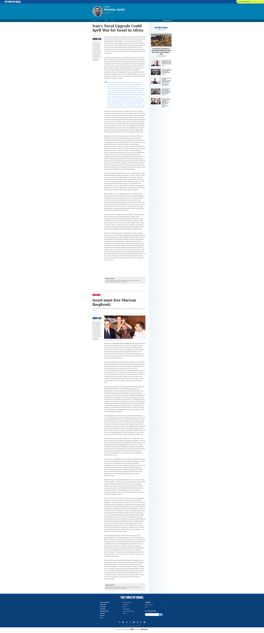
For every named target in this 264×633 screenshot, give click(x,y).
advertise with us (126, 609)
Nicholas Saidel (114, 9)
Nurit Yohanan (164, 84)
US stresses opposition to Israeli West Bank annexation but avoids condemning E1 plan (161, 51)
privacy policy (125, 604)
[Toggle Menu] (1, 1)
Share (95, 38)
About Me (112, 20)
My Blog (106, 20)
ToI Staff (163, 65)
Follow (106, 13)
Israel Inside (103, 606)
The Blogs (107, 7)
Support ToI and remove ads (257, 1)
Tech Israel (102, 609)
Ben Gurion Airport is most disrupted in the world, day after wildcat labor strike (166, 71)
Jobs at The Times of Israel (128, 611)
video (101, 617)
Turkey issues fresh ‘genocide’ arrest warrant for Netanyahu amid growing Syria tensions (166, 101)
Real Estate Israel (104, 611)
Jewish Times (103, 604)
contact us (125, 613)
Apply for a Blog (167, 20)
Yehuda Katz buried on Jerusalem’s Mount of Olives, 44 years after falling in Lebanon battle (166, 91)
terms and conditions (127, 602)
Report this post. (95, 60)
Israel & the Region (104, 602)
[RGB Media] (133, 629)
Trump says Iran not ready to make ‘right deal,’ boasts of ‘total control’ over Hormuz (166, 62)
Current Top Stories (161, 29)
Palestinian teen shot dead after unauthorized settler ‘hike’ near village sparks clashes (166, 80)
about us (124, 606)
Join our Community (244, 1)
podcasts (102, 615)
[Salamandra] (144, 629)
